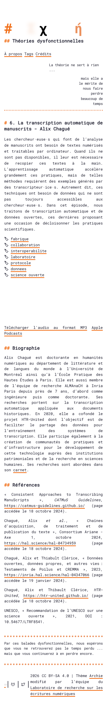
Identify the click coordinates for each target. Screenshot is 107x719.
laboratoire (23, 256)
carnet (20, 469)
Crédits (43, 53)
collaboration (25, 244)
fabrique (20, 238)
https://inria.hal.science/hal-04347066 (46, 574)
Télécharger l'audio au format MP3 (45, 327)
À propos (13, 53)
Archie (96, 675)
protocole (21, 262)
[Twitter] (23, 684)
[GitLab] (13, 684)
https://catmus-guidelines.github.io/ (44, 505)
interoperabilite (29, 250)
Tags (28, 53)
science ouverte (27, 274)
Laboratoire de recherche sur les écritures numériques (66, 690)
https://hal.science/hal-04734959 (40, 542)
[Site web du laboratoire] (5, 684)
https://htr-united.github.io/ (55, 595)
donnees (18, 268)
